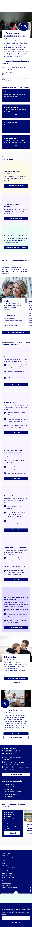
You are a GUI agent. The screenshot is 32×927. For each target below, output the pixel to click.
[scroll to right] (31, 841)
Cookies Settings (16, 922)
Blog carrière (5, 860)
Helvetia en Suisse (6, 875)
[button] (16, 186)
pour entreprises (6, 885)
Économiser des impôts (11, 325)
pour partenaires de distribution (10, 868)
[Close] (30, 905)
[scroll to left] (28, 841)
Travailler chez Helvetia (7, 858)
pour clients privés (6, 883)
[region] (16, 915)
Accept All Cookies (16, 918)
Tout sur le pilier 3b (9, 318)
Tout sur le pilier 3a (9, 316)
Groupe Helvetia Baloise (8, 877)
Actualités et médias (7, 873)
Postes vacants (5, 855)
